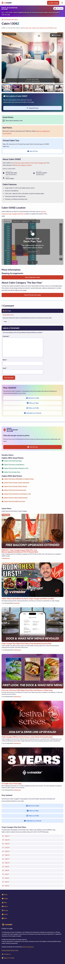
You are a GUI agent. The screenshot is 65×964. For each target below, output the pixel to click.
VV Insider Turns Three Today (12, 783)
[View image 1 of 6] (7, 88)
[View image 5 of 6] (49, 88)
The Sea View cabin (18, 163)
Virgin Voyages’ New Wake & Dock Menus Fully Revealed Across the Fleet (26, 643)
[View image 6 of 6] (59, 88)
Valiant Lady (35, 28)
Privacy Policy (6, 950)
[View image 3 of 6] (28, 88)
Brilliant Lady (53, 28)
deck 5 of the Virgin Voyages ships (36, 163)
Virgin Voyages (35, 81)
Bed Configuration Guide (32, 277)
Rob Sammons (6, 558)
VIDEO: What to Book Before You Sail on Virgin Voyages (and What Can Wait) (28, 598)
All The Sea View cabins (11, 19)
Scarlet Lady (28, 28)
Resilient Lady (43, 28)
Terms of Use (14, 950)
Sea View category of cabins (23, 165)
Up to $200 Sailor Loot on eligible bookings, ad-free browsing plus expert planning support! (31, 13)
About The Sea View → (11, 174)
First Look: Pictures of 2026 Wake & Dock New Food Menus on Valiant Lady (27, 690)
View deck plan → (40, 174)
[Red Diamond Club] (9, 8)
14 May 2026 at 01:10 (8, 315)
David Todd (17, 603)
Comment (6, 336)
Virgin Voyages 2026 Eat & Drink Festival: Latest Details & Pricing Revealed (27, 737)
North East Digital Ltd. (28, 947)
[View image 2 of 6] (17, 88)
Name (5, 360)
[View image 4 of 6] (38, 88)
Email (5, 368)
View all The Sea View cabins (32, 295)
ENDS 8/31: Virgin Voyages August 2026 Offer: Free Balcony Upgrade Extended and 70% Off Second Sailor (20, 551)
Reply (5, 321)
